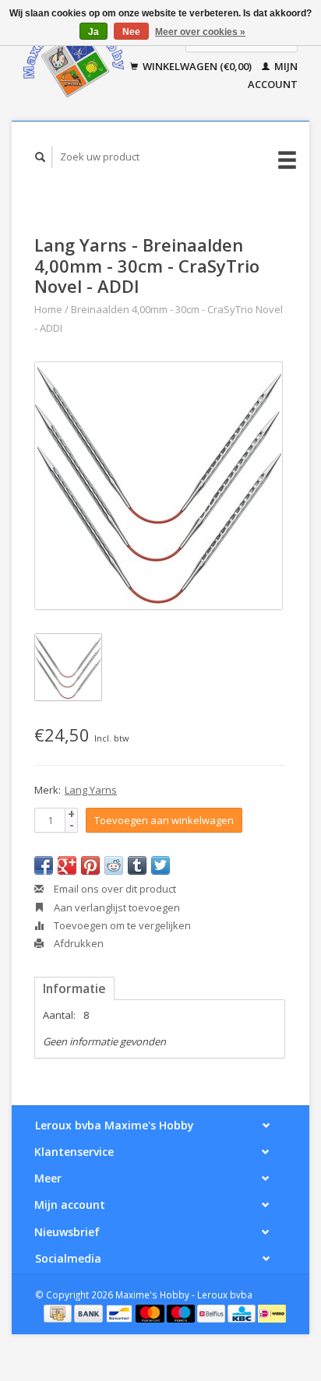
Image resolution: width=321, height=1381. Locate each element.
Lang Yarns (91, 790)
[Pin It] (90, 865)
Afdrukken (77, 943)
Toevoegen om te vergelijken (121, 925)
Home (48, 309)
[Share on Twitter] (160, 865)
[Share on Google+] (67, 865)
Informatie (74, 988)
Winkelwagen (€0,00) (197, 66)
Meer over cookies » (200, 31)
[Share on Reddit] (113, 865)
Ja (93, 31)
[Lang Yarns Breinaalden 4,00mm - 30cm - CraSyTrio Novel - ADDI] (158, 485)
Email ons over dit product (113, 889)
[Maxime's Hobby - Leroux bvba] (73, 60)
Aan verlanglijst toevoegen (115, 907)
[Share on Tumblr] (137, 865)
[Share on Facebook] (43, 865)
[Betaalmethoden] (59, 1312)
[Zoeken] (40, 157)
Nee (131, 31)
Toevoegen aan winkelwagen (164, 820)
